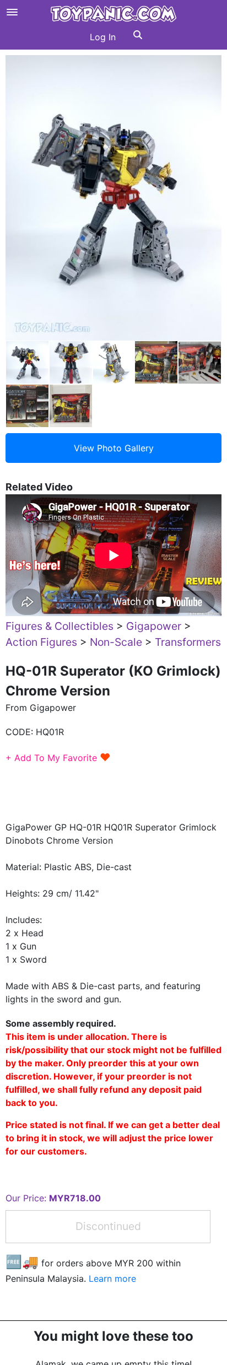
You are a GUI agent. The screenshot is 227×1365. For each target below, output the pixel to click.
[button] (137, 37)
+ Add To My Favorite (58, 757)
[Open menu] (12, 12)
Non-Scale (116, 642)
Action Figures (41, 642)
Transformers (188, 642)
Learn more (112, 1278)
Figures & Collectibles (60, 626)
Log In (103, 36)
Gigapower (153, 626)
